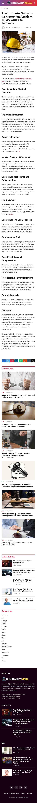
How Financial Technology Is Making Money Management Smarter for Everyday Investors (23, 591)
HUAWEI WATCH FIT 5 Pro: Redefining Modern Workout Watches (22, 582)
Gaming (4, 632)
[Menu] (3, 3)
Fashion (4, 629)
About (23, 793)
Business (4, 620)
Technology (5, 655)
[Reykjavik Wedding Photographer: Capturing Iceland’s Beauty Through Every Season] (7, 572)
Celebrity (4, 623)
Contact (30, 793)
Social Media (5, 652)
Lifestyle (4, 643)
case (18, 151)
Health (3, 635)
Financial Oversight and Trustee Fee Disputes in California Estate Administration (16, 455)
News (3, 649)
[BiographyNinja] (19, 3)
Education (4, 626)
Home (3, 8)
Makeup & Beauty (7, 646)
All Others (4, 615)
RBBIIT (8, 27)
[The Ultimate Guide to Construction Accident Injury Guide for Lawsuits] (18, 42)
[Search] (34, 3)
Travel (3, 661)
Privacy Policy (14, 793)
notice (11, 214)
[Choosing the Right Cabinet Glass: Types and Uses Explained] (7, 750)
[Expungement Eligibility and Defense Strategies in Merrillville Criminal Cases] (18, 499)
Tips (3, 658)
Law (7, 8)
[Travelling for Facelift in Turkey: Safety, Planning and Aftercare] (7, 601)
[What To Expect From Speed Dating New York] (7, 563)
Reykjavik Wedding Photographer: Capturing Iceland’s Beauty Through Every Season (24, 572)
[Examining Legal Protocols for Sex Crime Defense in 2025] (18, 528)
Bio (3, 618)
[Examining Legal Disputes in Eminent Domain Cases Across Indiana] (18, 410)
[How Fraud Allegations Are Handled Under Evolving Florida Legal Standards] (18, 470)
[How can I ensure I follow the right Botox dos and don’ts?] (7, 772)
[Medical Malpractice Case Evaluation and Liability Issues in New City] (18, 381)
